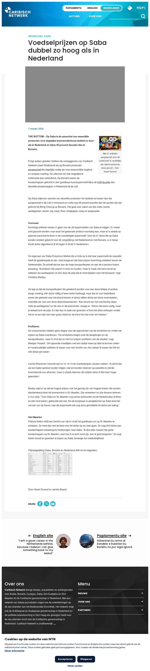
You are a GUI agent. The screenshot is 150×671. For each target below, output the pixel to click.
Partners (84, 610)
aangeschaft (34, 169)
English (92, 8)
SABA (47, 36)
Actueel (74, 16)
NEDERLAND (35, 36)
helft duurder (103, 182)
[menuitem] (74, 16)
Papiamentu (74, 8)
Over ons (95, 16)
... (55, 623)
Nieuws (82, 593)
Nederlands (111, 8)
